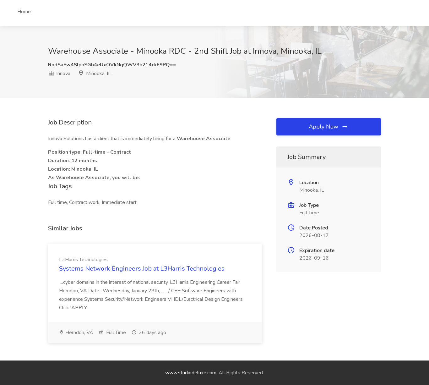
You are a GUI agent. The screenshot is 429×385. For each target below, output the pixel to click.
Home (24, 11)
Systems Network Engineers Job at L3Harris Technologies (142, 268)
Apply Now (324, 126)
